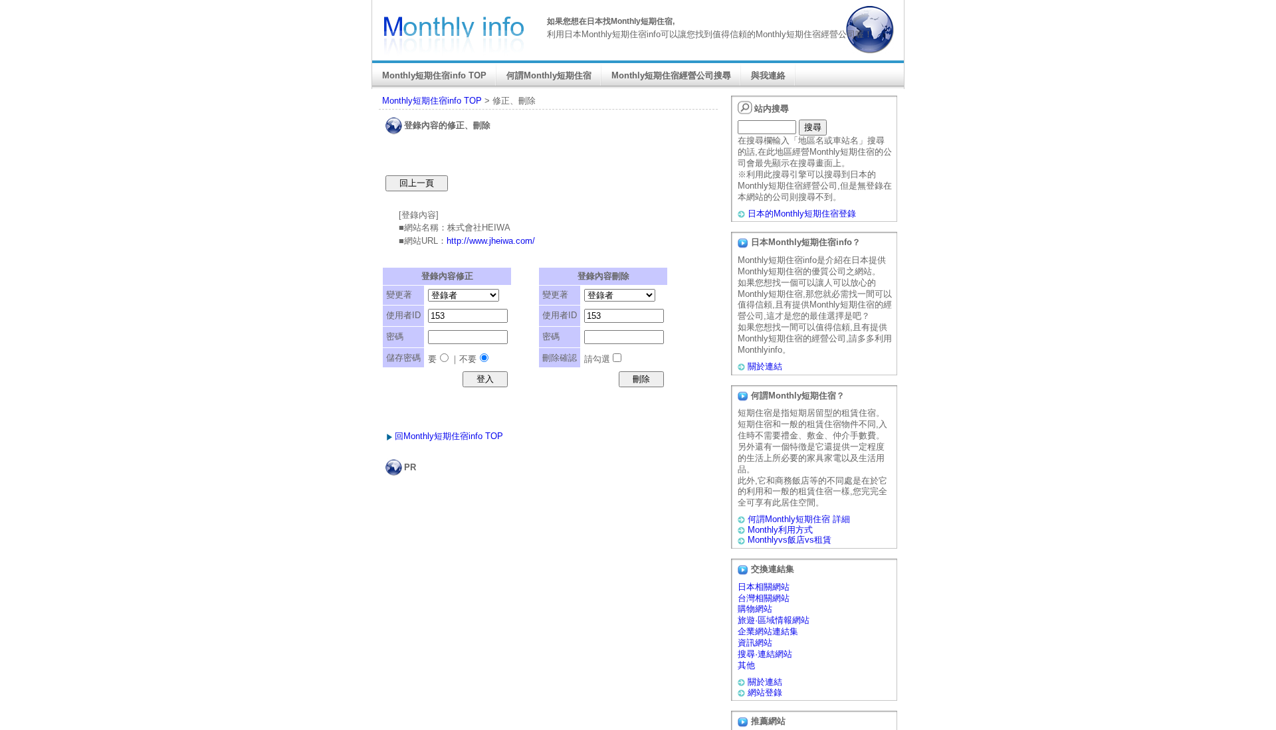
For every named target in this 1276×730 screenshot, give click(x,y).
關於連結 (765, 366)
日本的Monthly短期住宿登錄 (802, 214)
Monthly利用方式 (780, 530)
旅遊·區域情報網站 (773, 620)
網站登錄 (765, 692)
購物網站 (755, 609)
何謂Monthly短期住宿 (548, 75)
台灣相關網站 (764, 598)
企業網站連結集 (768, 631)
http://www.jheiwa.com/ (491, 241)
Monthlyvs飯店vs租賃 (789, 540)
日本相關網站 (764, 587)
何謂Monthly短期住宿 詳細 (799, 519)
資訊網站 (755, 643)
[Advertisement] (550, 503)
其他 (746, 665)
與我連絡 (768, 75)
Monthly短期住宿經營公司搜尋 (671, 75)
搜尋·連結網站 (765, 654)
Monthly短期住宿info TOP (434, 75)
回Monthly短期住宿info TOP (449, 436)
